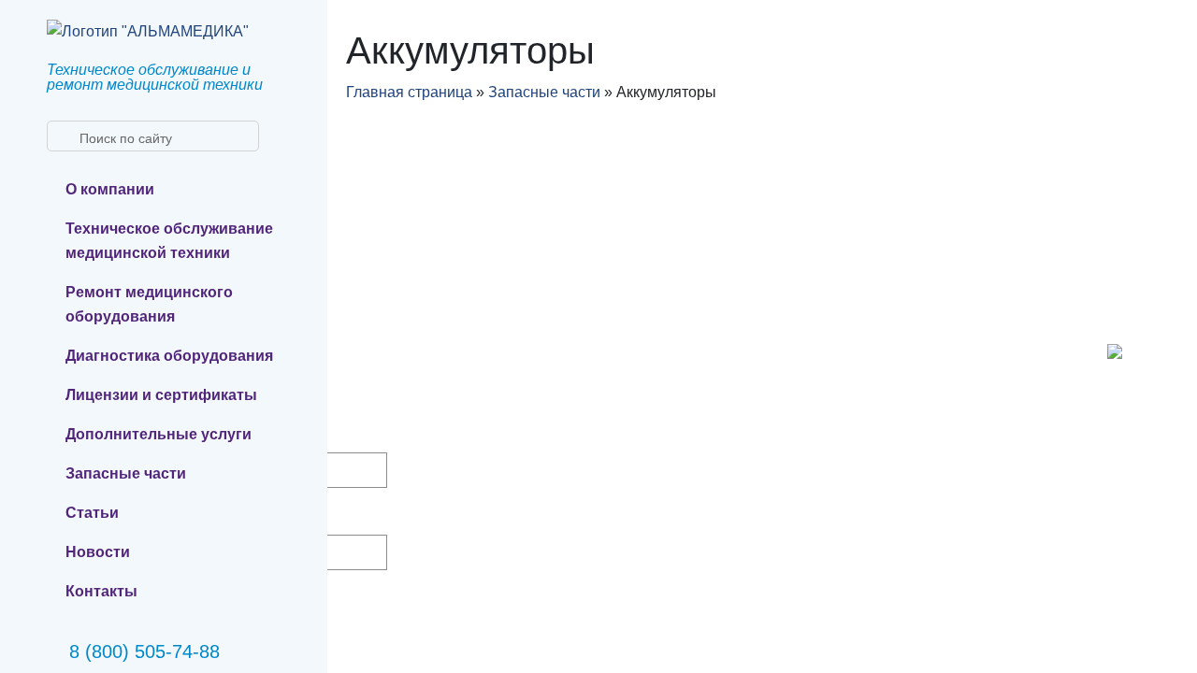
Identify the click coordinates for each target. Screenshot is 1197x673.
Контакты (101, 591)
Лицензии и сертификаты (161, 395)
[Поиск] (59, 137)
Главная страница (409, 92)
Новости (97, 552)
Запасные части (125, 473)
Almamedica (396, 322)
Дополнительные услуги (158, 434)
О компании (109, 189)
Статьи (92, 513)
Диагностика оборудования (169, 356)
